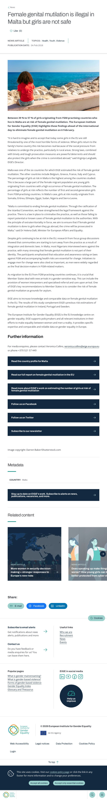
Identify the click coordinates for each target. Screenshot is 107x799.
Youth (52, 41)
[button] (16, 606)
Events (63, 642)
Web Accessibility (19, 743)
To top (51, 762)
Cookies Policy (87, 743)
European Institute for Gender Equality (9, 795)
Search (92, 795)
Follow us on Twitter (22, 417)
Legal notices (42, 743)
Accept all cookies (39, 783)
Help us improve (71, 699)
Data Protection (64, 743)
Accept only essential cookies (69, 783)
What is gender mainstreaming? (24, 675)
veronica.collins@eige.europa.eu (81, 346)
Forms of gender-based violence (24, 682)
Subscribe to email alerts (21, 627)
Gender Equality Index (19, 686)
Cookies (98, 618)
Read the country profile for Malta (29, 361)
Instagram (80, 676)
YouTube (68, 676)
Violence (60, 41)
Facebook (74, 676)
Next (103, 554)
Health (45, 41)
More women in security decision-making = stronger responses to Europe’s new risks (31, 572)
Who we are (66, 632)
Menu (102, 795)
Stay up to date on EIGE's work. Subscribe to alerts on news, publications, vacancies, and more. (44, 495)
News (12, 7)
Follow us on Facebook (24, 404)
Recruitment (66, 635)
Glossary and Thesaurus (20, 689)
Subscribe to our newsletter (26, 431)
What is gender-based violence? (24, 679)
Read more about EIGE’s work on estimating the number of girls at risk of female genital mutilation (51, 389)
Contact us (14, 644)
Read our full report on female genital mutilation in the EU (42, 374)
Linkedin (62, 676)
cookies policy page (59, 772)
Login (13, 751)
